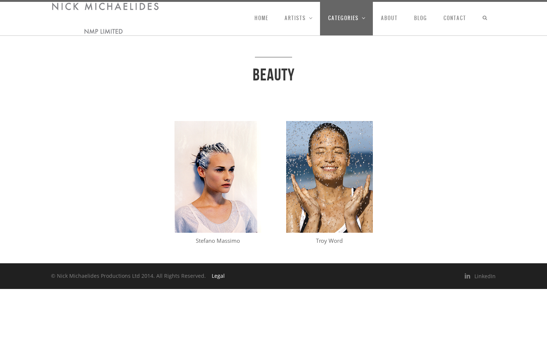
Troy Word (329, 240)
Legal (218, 275)
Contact (455, 18)
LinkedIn (485, 276)
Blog (420, 18)
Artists (295, 18)
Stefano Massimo (218, 240)
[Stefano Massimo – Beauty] (218, 177)
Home (261, 18)
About (389, 18)
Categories (343, 18)
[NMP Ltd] (105, 18)
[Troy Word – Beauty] (329, 177)
